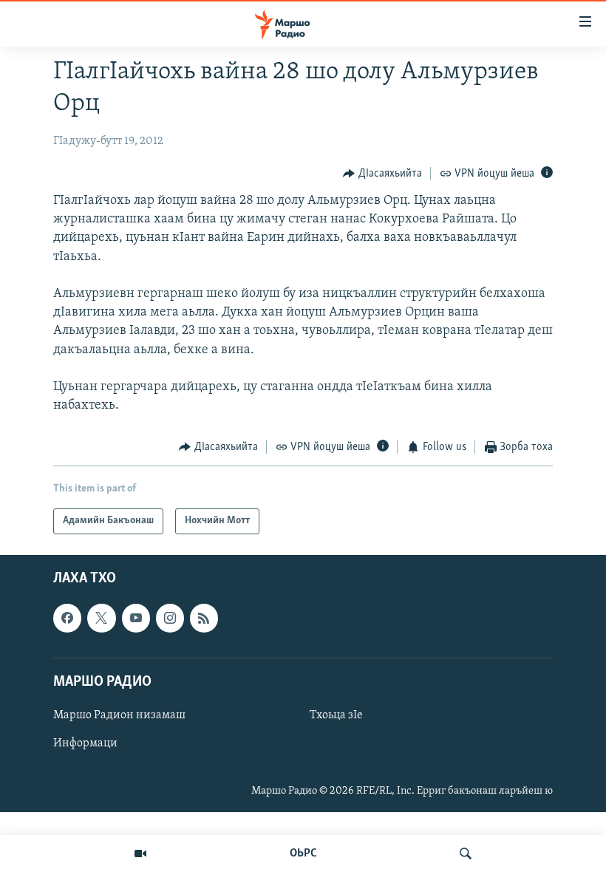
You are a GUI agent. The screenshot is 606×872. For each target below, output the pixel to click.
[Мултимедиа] (140, 853)
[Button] (382, 173)
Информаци (85, 743)
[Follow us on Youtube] (136, 618)
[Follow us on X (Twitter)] (101, 618)
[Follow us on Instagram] (170, 618)
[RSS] (204, 618)
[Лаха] (465, 853)
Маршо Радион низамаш (119, 715)
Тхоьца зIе (336, 715)
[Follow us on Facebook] (67, 618)
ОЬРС (303, 853)
